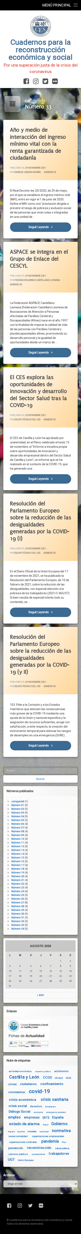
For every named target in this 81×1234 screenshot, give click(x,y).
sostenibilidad (38, 1154)
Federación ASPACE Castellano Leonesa (37, 280)
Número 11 (17, 842)
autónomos (61, 1071)
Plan (64, 1142)
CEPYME (12, 1084)
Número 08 (17, 831)
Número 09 (17, 835)
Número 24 (17, 891)
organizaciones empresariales (48, 1136)
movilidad (44, 1131)
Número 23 (17, 887)
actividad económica (20, 1071)
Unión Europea (25, 1159)
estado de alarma (24, 1124)
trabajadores (59, 1153)
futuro (45, 1124)
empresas (32, 1117)
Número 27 (17, 902)
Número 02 (17, 808)
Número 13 (17, 850)
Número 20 (17, 876)
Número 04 (17, 816)
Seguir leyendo (49, 227)
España (58, 1117)
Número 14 (17, 853)
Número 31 (17, 917)
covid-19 (39, 1091)
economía (38, 1112)
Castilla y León (24, 1077)
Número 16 (17, 861)
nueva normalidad (18, 1136)
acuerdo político (43, 1071)
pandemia (50, 1141)
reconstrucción (39, 1148)
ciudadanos (28, 1084)
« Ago (40, 995)
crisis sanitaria (54, 1099)
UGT (11, 1159)
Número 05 (17, 820)
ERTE (46, 1117)
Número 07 (17, 827)
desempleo (50, 1106)
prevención (15, 1148)
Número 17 (17, 865)
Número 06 (17, 823)
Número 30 (17, 913)
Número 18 (17, 868)
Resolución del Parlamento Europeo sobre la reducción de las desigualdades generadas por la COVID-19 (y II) (40, 654)
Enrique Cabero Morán (28, 172)
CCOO (47, 1078)
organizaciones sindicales (23, 1142)
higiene (11, 1131)
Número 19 (17, 872)
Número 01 (17, 805)
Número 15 (17, 857)
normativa (61, 1130)
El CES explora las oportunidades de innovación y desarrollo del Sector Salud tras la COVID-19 (38, 391)
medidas (32, 1131)
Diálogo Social (19, 1112)
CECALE (59, 1077)
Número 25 (17, 895)
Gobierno (59, 1123)
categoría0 (17, 801)
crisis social (18, 1106)
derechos (36, 1106)
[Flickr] (54, 81)
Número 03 (17, 812)
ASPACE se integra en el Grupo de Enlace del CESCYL (39, 259)
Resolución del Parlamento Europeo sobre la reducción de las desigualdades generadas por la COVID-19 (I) (40, 521)
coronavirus (16, 1092)
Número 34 (17, 928)
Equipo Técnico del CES (27, 419)
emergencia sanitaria (56, 1112)
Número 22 (17, 883)
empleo (14, 1117)
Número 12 (17, 846)
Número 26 (17, 898)
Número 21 (17, 880)
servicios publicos (18, 1154)
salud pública (62, 1148)
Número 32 (17, 921)
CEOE (68, 1077)
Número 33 (50, 172)
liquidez (21, 1131)
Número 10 (17, 838)
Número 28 (17, 906)
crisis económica (22, 1100)
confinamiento (51, 1084)
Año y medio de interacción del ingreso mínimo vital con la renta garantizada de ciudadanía (38, 144)
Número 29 (17, 910)
